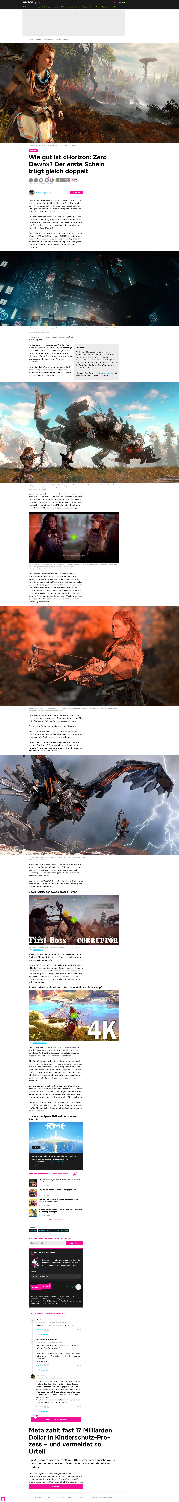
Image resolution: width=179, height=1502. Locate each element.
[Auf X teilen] (35, 1165)
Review (38, 39)
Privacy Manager (106, 1497)
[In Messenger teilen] (36, 180)
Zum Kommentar (42, 1334)
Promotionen (114, 7)
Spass (70, 7)
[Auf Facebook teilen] (31, 180)
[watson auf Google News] (75, 180)
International (37, 7)
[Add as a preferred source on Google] (63, 180)
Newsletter (38, 1497)
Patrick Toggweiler (43, 193)
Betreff (33, 1272)
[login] (3, 1499)
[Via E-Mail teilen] (41, 180)
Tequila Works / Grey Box (55, 1161)
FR (120, 2)
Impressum (72, 1497)
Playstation (53, 1230)
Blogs (92, 7)
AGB (81, 1497)
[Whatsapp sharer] (37, 1165)
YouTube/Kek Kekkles (40, 569)
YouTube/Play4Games (40, 1043)
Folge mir (76, 193)
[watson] (27, 2)
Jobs (62, 1497)
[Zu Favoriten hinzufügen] (52, 180)
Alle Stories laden (56, 1220)
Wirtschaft (48, 7)
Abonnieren (74, 1243)
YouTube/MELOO (38, 950)
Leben (63, 7)
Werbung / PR (52, 1497)
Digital (77, 7)
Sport (57, 7)
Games (42, 1230)
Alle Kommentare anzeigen (55, 1419)
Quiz (98, 7)
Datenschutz (92, 1497)
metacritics (109, 373)
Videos (104, 7)
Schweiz (26, 7)
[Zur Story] (74, 1458)
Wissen (85, 7)
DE (114, 2)
